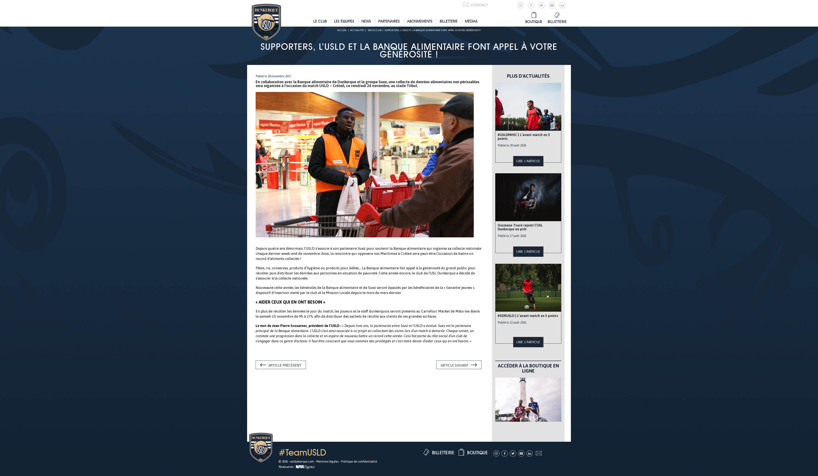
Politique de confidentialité (359, 461)
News (366, 21)
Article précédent (284, 365)
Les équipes (344, 21)
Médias (471, 21)
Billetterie (449, 21)
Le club (320, 21)
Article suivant (455, 365)
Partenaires (389, 21)
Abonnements (419, 21)
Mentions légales (327, 461)
